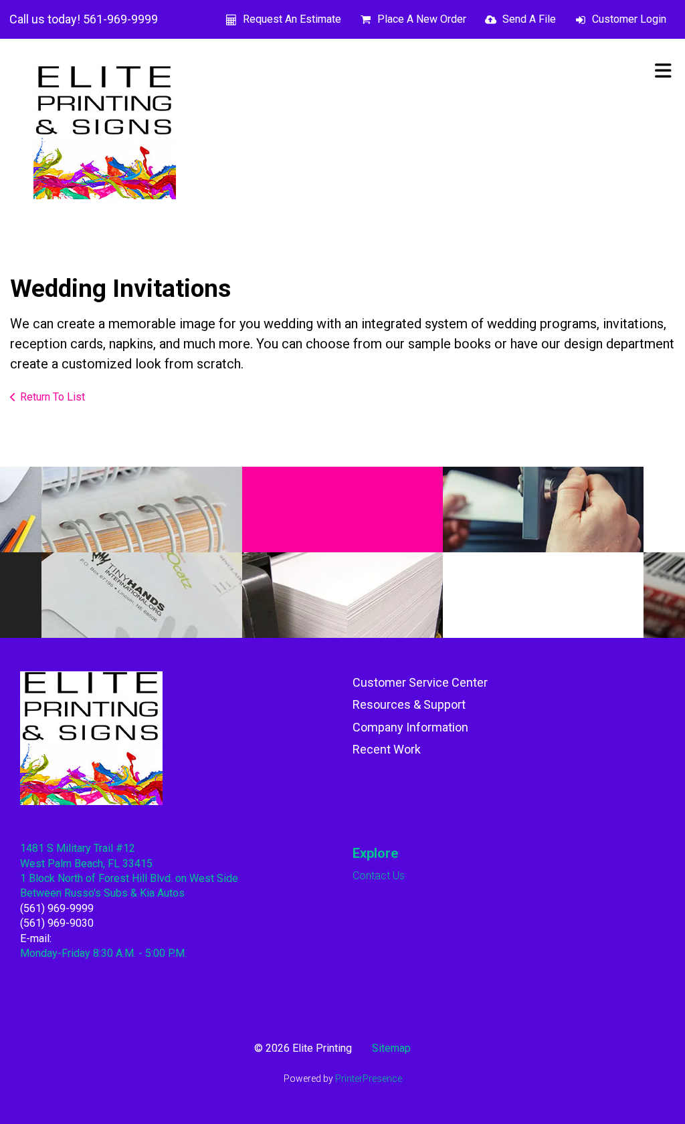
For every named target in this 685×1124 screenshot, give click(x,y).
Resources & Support (409, 704)
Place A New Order (421, 19)
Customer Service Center (420, 682)
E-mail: (36, 938)
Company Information (410, 727)
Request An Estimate (292, 19)
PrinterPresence (368, 1078)
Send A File (529, 19)
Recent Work (387, 749)
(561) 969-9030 (57, 923)
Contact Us (379, 875)
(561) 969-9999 (57, 908)
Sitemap (391, 1048)
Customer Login (629, 19)
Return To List (52, 396)
